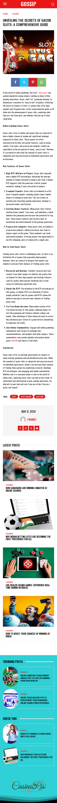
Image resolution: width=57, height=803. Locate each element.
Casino (15, 13)
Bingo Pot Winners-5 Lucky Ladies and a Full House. (35, 735)
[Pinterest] (32, 82)
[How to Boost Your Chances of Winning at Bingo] (28, 611)
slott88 (14, 340)
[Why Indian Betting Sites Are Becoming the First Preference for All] (28, 514)
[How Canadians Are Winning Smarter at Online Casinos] (28, 465)
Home (5, 13)
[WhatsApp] (41, 82)
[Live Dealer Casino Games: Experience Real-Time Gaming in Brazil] (28, 562)
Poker (23, 694)
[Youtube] (36, 428)
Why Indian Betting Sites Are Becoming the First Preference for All (28, 538)
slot (28, 105)
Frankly (31, 419)
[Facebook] (15, 82)
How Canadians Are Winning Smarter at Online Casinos (26, 489)
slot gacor (43, 92)
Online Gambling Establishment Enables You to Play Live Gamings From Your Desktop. (35, 678)
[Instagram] (25, 428)
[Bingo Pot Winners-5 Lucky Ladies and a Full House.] (10, 734)
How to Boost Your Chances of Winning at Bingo (28, 635)
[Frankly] (23, 419)
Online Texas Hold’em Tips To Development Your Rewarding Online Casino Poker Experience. (34, 700)
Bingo (23, 730)
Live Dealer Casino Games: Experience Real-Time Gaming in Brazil (28, 586)
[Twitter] (24, 82)
